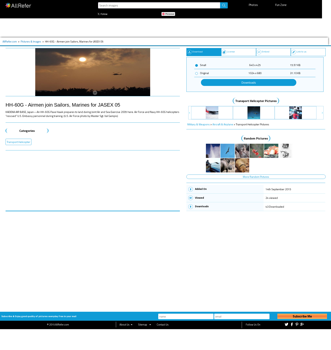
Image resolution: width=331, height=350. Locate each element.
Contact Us (163, 324)
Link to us (301, 51)
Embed (265, 51)
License (231, 51)
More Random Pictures (256, 177)
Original (204, 73)
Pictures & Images (31, 41)
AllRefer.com (9, 41)
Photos (253, 5)
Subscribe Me (302, 316)
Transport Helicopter (18, 142)
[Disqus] (93, 259)
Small (203, 65)
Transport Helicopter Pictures (256, 101)
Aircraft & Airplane (222, 124)
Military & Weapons (198, 124)
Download (197, 51)
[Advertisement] (128, 28)
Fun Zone (281, 5)
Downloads (248, 82)
